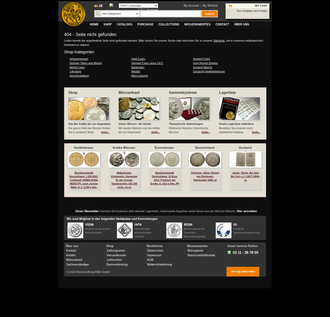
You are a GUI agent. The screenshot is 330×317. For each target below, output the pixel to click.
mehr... (105, 132)
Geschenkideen (79, 75)
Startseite (219, 40)
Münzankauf (74, 259)
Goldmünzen (83, 147)
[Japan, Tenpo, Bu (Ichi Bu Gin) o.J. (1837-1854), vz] (245, 159)
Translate (152, 9)
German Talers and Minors (86, 63)
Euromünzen (164, 147)
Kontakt (71, 250)
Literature (75, 71)
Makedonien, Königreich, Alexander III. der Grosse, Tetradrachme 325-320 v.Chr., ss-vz (124, 180)
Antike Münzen (123, 147)
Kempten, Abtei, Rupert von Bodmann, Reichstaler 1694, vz (205, 176)
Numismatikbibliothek (201, 255)
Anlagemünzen (79, 59)
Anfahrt (71, 255)
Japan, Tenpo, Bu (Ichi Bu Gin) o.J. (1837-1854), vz (245, 176)
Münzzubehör (139, 75)
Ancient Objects (202, 67)
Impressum (154, 255)
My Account (191, 5)
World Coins (77, 67)
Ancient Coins (201, 59)
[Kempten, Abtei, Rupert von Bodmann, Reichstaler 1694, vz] (205, 159)
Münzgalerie (195, 250)
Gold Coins (138, 59)
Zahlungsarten (116, 250)
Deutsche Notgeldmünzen (209, 71)
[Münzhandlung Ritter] (73, 14)
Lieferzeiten (114, 259)
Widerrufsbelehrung (159, 264)
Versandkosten (116, 255)
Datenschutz (155, 250)
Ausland (245, 147)
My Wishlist (210, 5)
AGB (150, 259)
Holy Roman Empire (205, 63)
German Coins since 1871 (147, 63)
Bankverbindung (117, 264)
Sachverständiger (77, 264)
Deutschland (205, 147)
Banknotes (137, 67)
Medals (135, 71)
